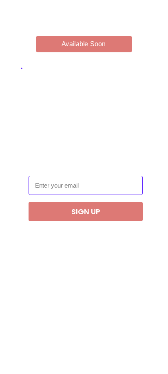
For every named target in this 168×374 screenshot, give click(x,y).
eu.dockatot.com (80, 20)
